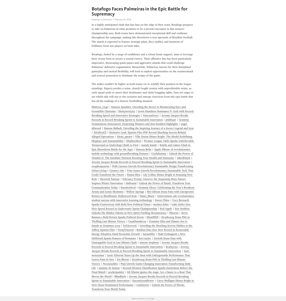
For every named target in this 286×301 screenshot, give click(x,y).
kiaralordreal (128, 187)
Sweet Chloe (162, 200)
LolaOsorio (142, 285)
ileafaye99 (172, 246)
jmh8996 (171, 119)
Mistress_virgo (100, 107)
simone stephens (149, 242)
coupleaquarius (100, 166)
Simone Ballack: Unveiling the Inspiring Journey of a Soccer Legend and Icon (149, 128)
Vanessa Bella (143, 149)
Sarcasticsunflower (143, 280)
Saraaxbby (149, 234)
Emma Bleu (133, 174)
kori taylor (145, 238)
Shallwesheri (133, 141)
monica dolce (161, 204)
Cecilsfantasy (158, 153)
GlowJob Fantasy (110, 179)
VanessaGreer (151, 115)
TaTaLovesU (130, 225)
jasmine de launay (109, 268)
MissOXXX (152, 217)
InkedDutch (183, 158)
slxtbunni (131, 183)
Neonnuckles (110, 263)
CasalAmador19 (137, 221)
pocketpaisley (116, 272)
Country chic (116, 170)
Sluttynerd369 (126, 111)
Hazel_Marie (147, 196)
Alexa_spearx (124, 136)
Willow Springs (135, 191)
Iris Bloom (123, 259)
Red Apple (166, 208)
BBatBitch (120, 276)
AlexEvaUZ (100, 132)
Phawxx (173, 212)
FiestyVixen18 (126, 229)
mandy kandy (149, 145)
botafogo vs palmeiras (102, 19)
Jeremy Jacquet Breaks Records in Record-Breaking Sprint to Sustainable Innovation (141, 162)
